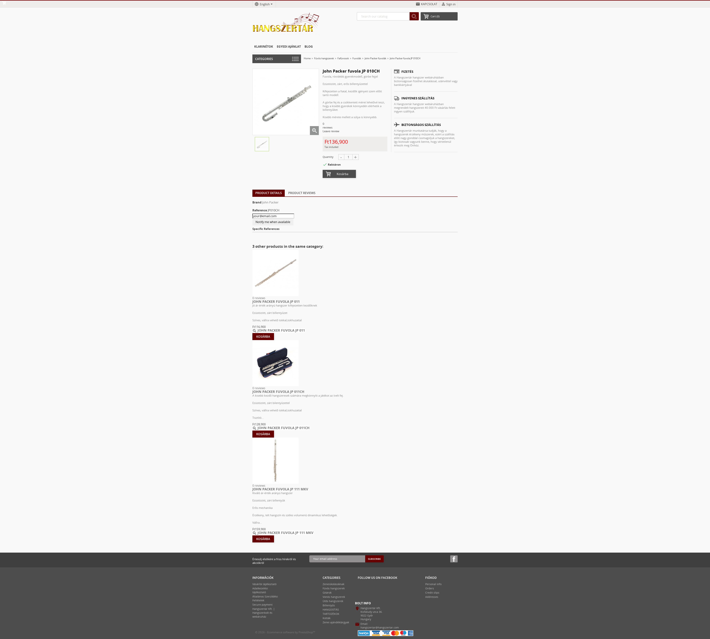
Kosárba (342, 174)
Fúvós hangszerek (334, 588)
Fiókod (431, 578)
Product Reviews (301, 193)
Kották (326, 618)
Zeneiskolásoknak (333, 584)
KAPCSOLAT (429, 4)
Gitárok (327, 592)
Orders (429, 588)
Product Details (268, 193)
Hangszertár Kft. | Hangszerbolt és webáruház (263, 612)
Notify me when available (273, 222)
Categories (264, 59)
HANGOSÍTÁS (331, 609)
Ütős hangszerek (333, 601)
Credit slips (432, 592)
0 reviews (258, 298)
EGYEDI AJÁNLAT (289, 46)
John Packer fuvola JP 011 (276, 301)
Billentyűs (329, 605)
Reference (259, 210)
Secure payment (262, 604)
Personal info (433, 584)
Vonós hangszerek (334, 597)
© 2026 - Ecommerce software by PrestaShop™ (285, 632)
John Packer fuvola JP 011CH (278, 391)
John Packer (270, 202)
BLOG (309, 46)
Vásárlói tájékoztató (264, 584)
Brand (256, 202)
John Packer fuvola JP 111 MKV (280, 489)
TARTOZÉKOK (331, 614)
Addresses (431, 597)
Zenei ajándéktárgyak (336, 622)
